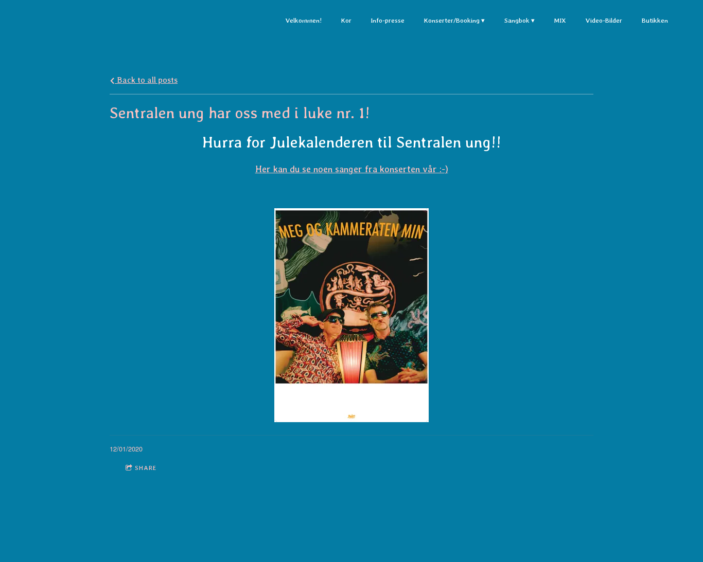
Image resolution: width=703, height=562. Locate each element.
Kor (346, 20)
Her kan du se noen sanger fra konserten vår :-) (351, 169)
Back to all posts (146, 80)
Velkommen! (303, 20)
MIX (560, 20)
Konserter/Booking (452, 20)
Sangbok (517, 20)
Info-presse (388, 20)
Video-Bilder (603, 20)
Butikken (655, 20)
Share (146, 468)
